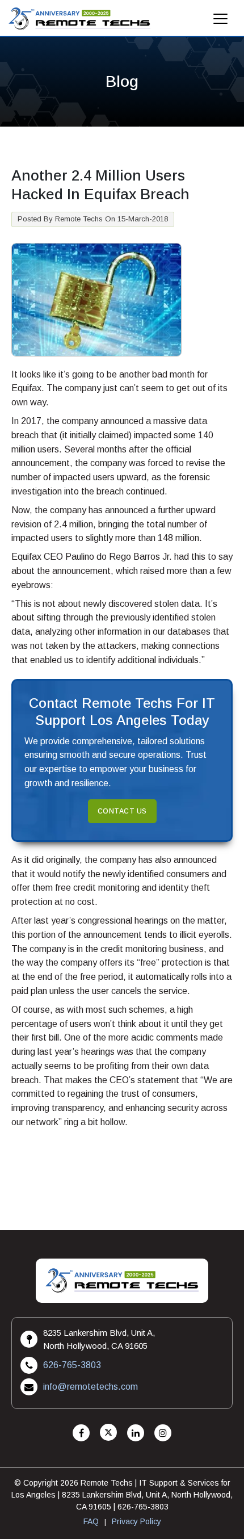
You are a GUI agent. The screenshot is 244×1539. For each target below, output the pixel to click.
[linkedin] (135, 1433)
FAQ (91, 1521)
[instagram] (163, 1433)
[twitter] (108, 1433)
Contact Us (122, 811)
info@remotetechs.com (90, 1386)
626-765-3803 (72, 1365)
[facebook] (81, 1433)
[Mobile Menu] (220, 22)
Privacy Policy (136, 1521)
